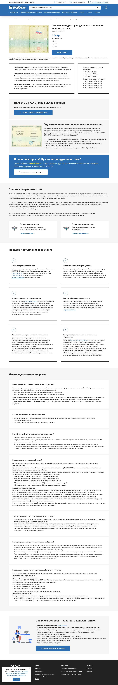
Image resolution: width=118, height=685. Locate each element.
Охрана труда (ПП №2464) (69, 12)
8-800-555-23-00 (61, 2)
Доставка (89, 12)
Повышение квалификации (52, 12)
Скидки (82, 12)
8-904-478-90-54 (17, 275)
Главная (11, 19)
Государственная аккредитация (83, 224)
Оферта (37, 678)
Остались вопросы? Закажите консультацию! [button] (66, 620)
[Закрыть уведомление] (30, 668)
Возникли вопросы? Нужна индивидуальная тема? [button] (47, 159)
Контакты (97, 12)
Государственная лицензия (29, 224)
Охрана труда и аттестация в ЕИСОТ (71, 674)
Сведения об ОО (13, 12)
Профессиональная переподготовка (31, 12)
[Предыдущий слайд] (12, 39)
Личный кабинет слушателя (79, 340)
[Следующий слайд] (45, 39)
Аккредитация (39, 671)
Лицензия (38, 668)
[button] (106, 7)
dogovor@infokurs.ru (79, 2)
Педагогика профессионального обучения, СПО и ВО (46, 19)
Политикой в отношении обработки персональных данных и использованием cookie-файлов (17, 673)
